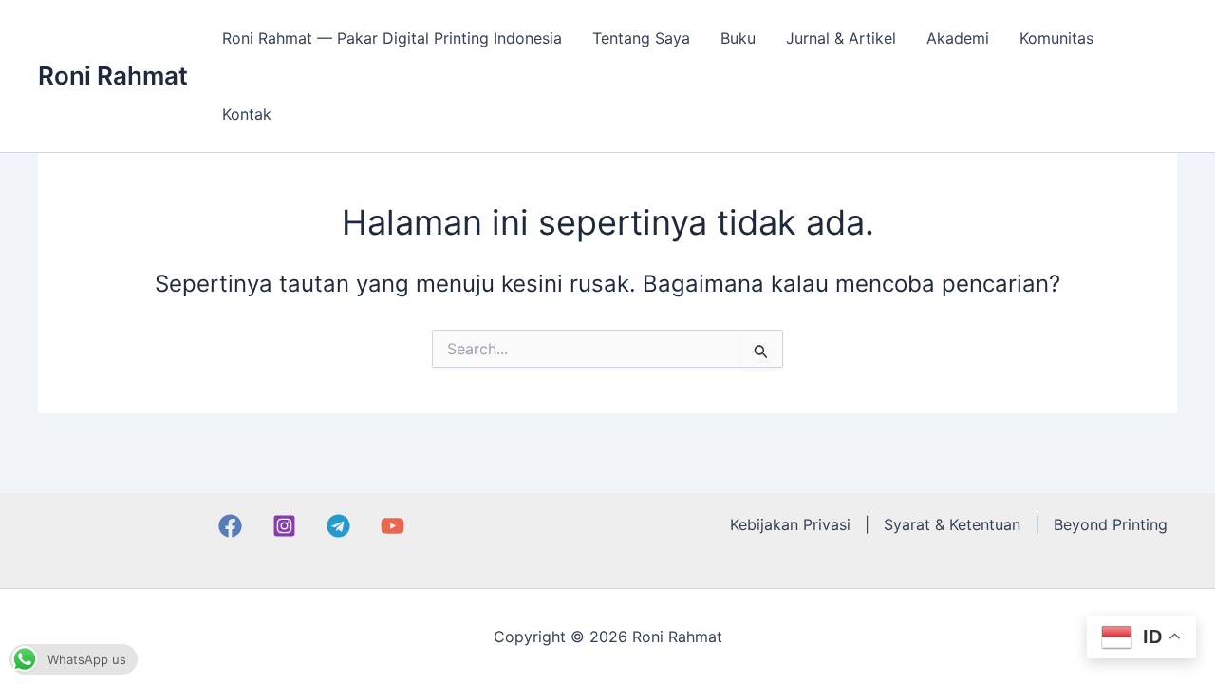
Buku (738, 38)
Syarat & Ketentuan (952, 524)
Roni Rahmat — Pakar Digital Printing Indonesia (392, 38)
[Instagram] (284, 526)
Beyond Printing (1111, 524)
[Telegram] (338, 526)
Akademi (957, 38)
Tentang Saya (641, 38)
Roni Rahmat (113, 75)
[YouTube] (392, 526)
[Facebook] (230, 526)
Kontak (246, 114)
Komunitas (1056, 38)
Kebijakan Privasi (790, 524)
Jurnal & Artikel (841, 38)
